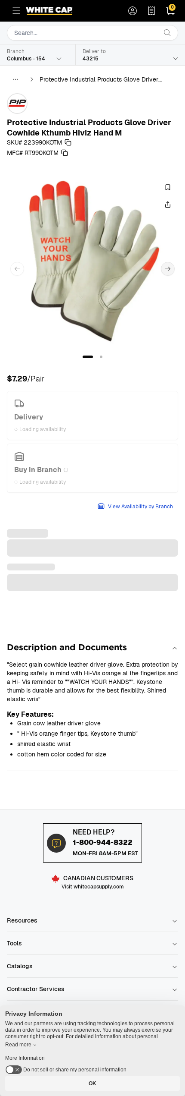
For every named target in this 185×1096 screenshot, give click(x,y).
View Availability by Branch (140, 506)
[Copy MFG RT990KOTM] (64, 152)
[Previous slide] (17, 269)
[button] (88, 357)
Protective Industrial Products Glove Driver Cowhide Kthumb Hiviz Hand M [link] (99, 80)
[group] (92, 262)
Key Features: (30, 714)
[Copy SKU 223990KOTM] (68, 142)
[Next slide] (168, 269)
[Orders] (151, 11)
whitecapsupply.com (99, 886)
